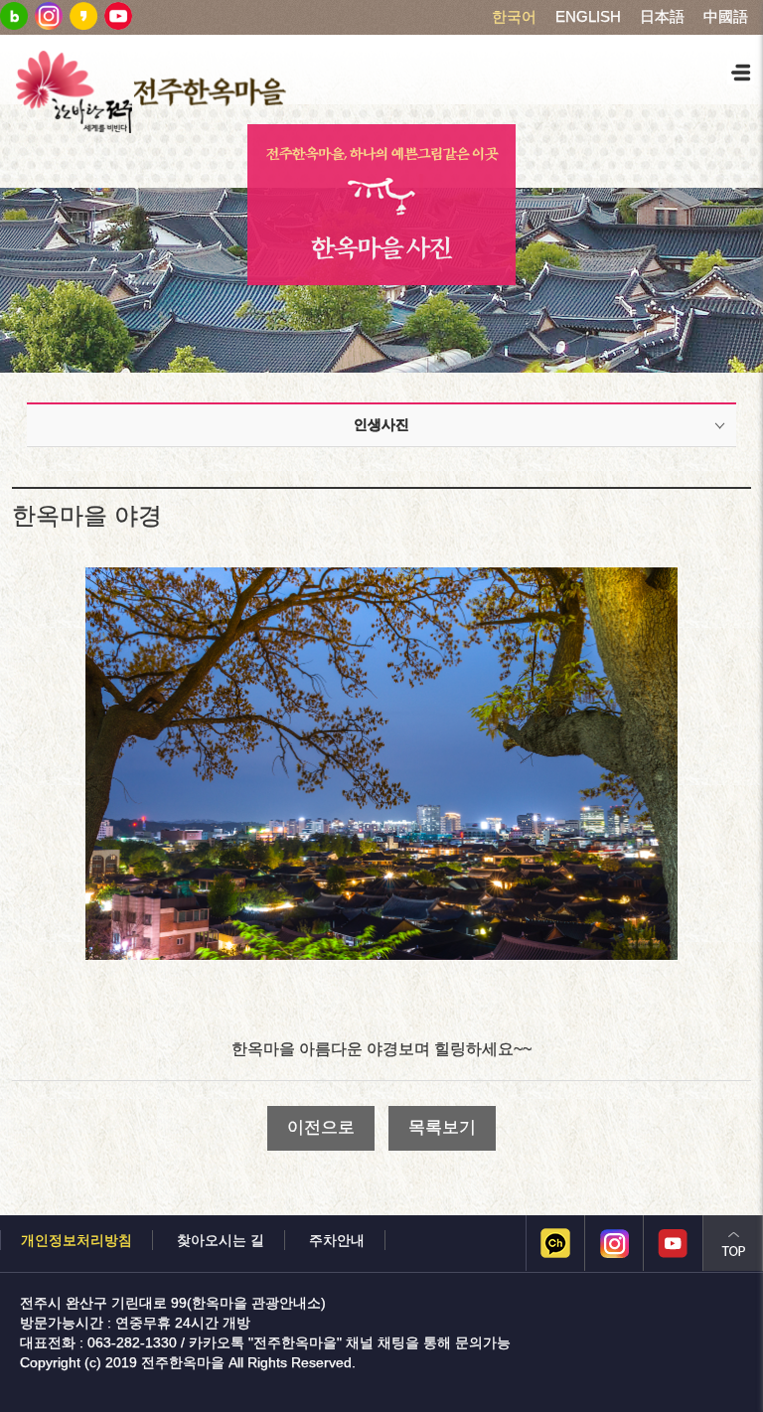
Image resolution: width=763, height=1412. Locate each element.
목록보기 (442, 1127)
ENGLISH (588, 17)
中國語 (725, 17)
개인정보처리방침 (76, 1240)
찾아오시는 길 (220, 1240)
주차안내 (337, 1240)
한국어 (514, 17)
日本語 (662, 17)
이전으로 (321, 1127)
